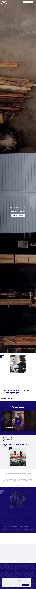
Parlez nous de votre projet (18, 215)
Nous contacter (18, 559)
